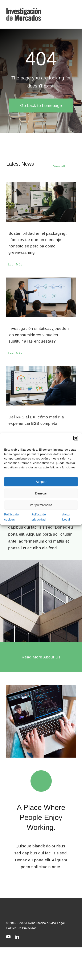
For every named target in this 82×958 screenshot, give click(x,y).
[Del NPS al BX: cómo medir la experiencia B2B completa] (41, 386)
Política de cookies (11, 517)
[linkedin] (17, 937)
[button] (76, 438)
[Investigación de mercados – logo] (23, 10)
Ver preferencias (41, 505)
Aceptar (41, 481)
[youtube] (8, 937)
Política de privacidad (39, 517)
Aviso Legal (66, 517)
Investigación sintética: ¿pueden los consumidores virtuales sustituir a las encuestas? (38, 334)
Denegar (41, 493)
